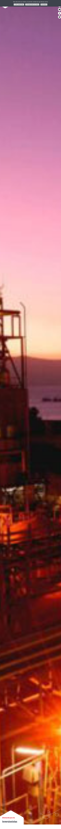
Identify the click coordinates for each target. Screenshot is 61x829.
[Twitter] (59, 16)
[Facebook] (59, 13)
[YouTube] (59, 9)
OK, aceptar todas (19, 4)
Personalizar (44, 4)
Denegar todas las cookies (33, 4)
